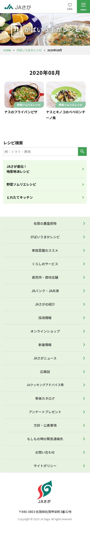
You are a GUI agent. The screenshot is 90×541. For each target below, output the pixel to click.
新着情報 (45, 344)
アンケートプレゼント (45, 411)
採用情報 (45, 317)
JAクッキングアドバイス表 (45, 385)
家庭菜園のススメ (45, 250)
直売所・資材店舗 (45, 277)
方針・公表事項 (45, 425)
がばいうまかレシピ (29, 50)
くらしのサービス (45, 263)
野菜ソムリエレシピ (21, 184)
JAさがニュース (45, 358)
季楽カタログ (45, 398)
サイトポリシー (45, 465)
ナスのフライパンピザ (20, 112)
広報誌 (45, 371)
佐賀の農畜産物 (45, 223)
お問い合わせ (45, 452)
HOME (7, 50)
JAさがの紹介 (45, 304)
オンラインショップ (45, 331)
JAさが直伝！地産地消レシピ (18, 169)
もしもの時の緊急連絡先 (45, 438)
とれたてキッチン (20, 197)
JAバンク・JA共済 (45, 290)
